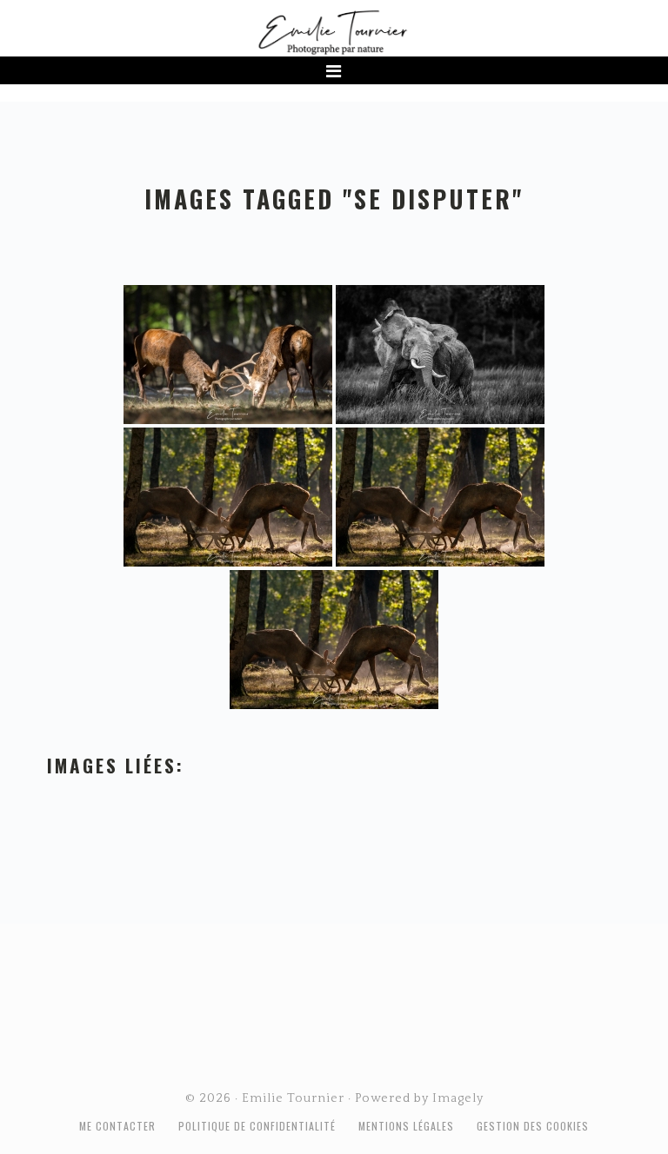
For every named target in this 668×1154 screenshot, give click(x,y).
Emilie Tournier (334, 31)
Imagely (458, 1098)
